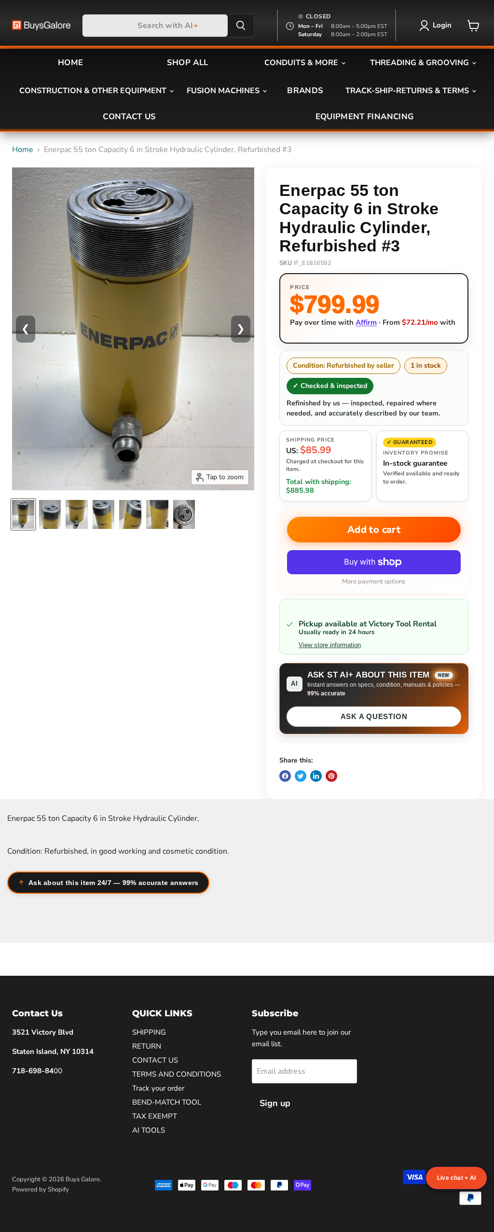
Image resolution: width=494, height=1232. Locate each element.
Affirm (366, 322)
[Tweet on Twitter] (300, 776)
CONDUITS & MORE (302, 62)
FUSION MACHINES (224, 90)
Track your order (158, 1088)
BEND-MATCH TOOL (166, 1102)
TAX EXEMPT (154, 1116)
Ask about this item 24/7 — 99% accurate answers (113, 882)
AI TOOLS (148, 1130)
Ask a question (374, 716)
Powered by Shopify (40, 1189)
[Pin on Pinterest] (331, 776)
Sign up (275, 1103)
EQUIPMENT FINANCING (364, 116)
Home (22, 149)
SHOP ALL (187, 62)
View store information (330, 645)
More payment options (373, 581)
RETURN (146, 1046)
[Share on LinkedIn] (316, 776)
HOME (70, 62)
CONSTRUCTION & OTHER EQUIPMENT (93, 90)
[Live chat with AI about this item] (456, 1178)
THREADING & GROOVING (420, 62)
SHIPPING (149, 1032)
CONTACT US (129, 116)
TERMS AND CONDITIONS (176, 1074)
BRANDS (305, 90)
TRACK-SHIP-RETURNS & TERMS (408, 90)
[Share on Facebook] (285, 776)
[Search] (241, 25)
